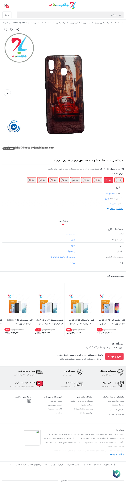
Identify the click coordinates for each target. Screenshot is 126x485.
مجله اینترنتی (56, 401)
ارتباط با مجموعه (55, 409)
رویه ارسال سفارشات (116, 401)
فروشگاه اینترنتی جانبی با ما (81, 464)
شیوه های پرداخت (116, 414)
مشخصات (63, 221)
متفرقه (50, 169)
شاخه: (118, 193)
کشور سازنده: (115, 198)
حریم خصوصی (116, 409)
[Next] (7, 92)
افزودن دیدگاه (114, 356)
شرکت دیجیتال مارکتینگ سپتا (20, 464)
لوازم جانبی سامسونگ (56, 22)
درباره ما (59, 413)
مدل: (119, 203)
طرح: (121, 173)
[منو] (120, 5)
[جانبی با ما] (29, 401)
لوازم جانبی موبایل (102, 22)
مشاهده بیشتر (117, 209)
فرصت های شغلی (55, 405)
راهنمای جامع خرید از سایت (82, 401)
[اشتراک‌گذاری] (18, 29)
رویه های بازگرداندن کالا (83, 409)
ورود (7, 15)
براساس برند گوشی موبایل (80, 22)
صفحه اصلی (118, 22)
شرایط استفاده (118, 405)
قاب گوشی (64, 169)
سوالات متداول (87, 405)
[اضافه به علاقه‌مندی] (12, 29)
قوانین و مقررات (86, 413)
